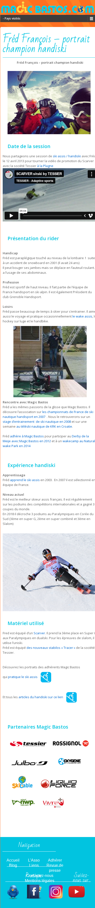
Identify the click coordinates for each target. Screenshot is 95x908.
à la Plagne (45, 166)
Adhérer (55, 860)
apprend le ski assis (25, 480)
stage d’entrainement (19, 421)
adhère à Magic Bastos (27, 436)
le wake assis (82, 316)
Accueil (13, 860)
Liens (34, 865)
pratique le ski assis (23, 677)
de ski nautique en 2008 (53, 421)
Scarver (39, 633)
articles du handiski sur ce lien (41, 697)
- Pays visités (11, 18)
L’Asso (34, 860)
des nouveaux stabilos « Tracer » (51, 647)
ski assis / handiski (67, 156)
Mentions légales (39, 881)
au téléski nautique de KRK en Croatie (44, 426)
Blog (13, 865)
